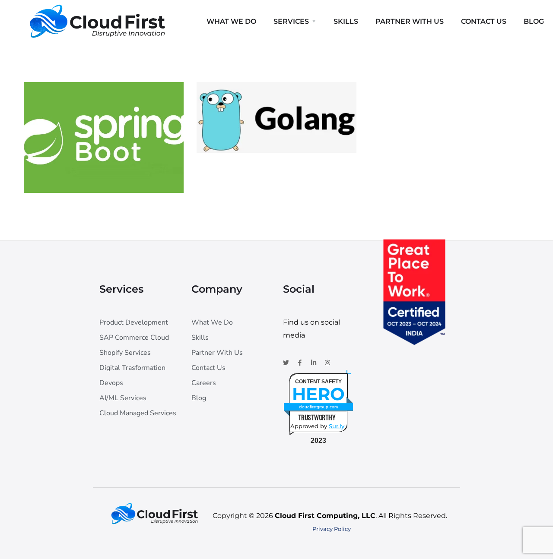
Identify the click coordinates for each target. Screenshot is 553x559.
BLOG (534, 21)
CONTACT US (483, 21)
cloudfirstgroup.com (318, 406)
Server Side (63, 174)
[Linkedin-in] (314, 363)
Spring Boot (73, 159)
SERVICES (291, 21)
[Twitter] (286, 363)
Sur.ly (336, 426)
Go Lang (237, 119)
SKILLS (346, 21)
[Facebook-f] (300, 363)
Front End (234, 134)
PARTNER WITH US (409, 21)
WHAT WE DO (231, 21)
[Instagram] (327, 363)
